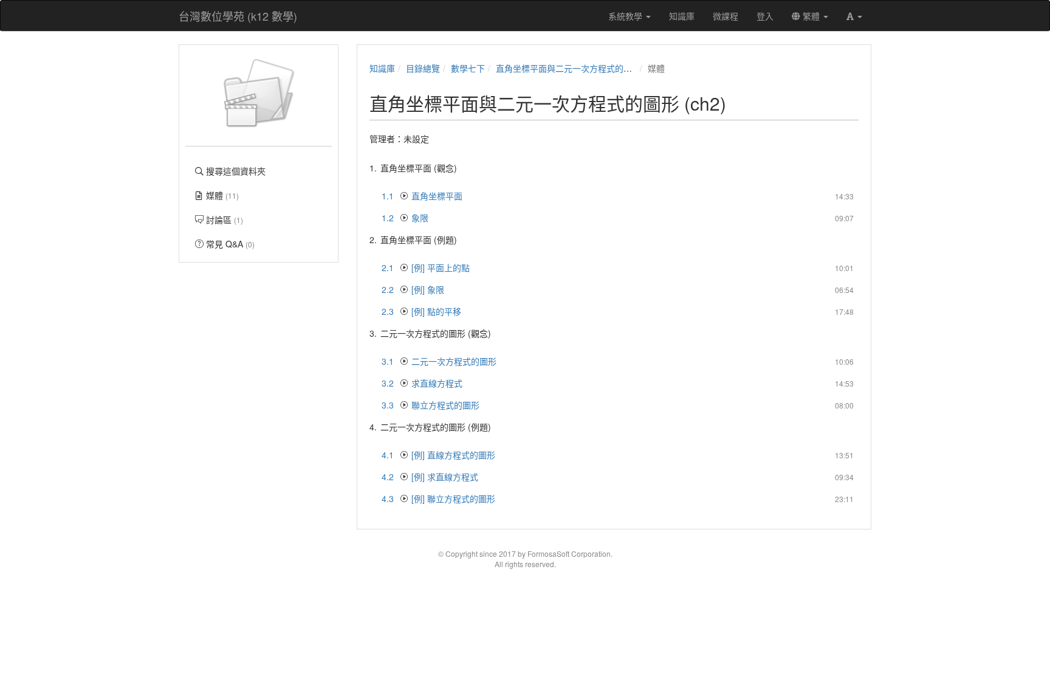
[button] (854, 16)
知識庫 (382, 68)
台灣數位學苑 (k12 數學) (238, 16)
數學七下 (468, 68)
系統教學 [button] (626, 16)
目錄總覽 (423, 68)
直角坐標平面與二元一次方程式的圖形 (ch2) (579, 68)
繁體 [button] (811, 16)
